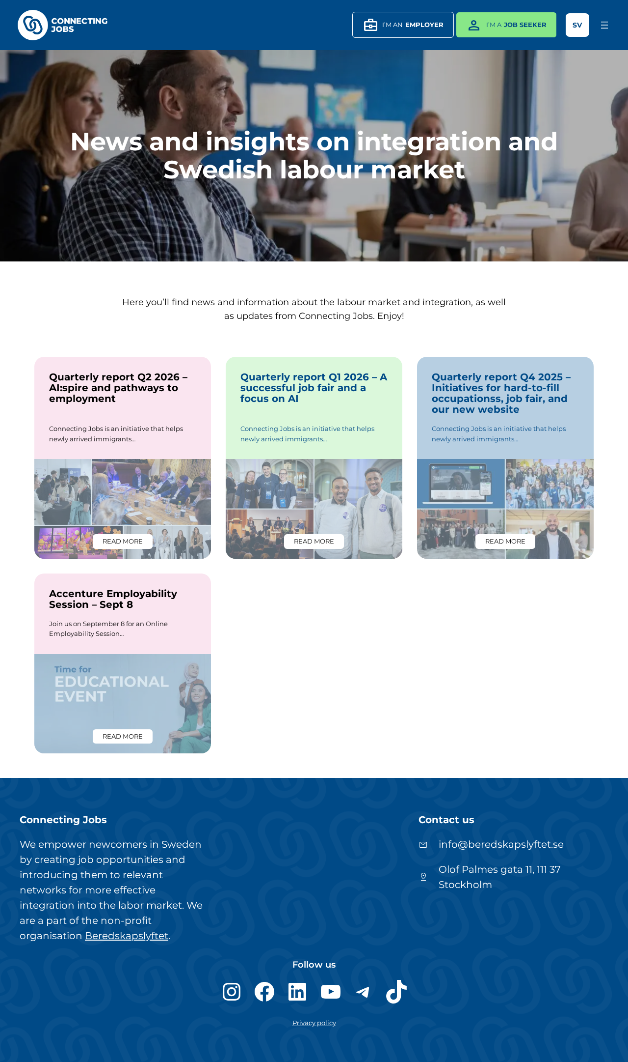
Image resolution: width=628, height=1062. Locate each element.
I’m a (506, 25)
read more (128, 543)
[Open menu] (604, 25)
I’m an (403, 25)
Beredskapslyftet (126, 936)
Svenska (577, 25)
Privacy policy (314, 1023)
